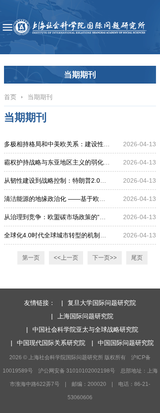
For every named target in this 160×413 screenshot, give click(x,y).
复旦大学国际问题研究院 (102, 302)
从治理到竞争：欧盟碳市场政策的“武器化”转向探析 (74, 217)
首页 (10, 96)
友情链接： (39, 302)
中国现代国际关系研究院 (51, 342)
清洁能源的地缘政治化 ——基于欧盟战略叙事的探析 (76, 198)
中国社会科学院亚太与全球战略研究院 (85, 329)
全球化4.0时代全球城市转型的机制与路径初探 (67, 235)
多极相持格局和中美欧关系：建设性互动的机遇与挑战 (78, 144)
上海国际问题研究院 (85, 316)
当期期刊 (40, 96)
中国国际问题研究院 (126, 342)
